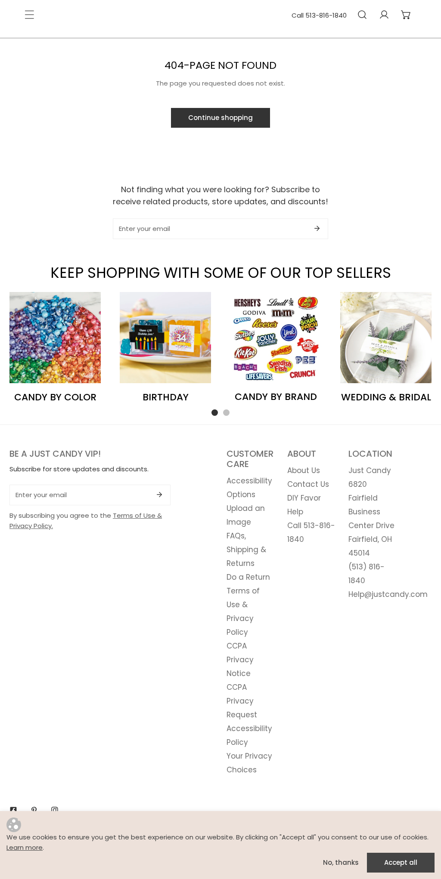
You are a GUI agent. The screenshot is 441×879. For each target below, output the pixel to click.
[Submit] (317, 228)
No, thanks (341, 862)
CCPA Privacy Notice (240, 660)
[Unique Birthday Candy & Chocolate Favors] (165, 337)
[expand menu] (29, 14)
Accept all (400, 862)
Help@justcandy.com (388, 594)
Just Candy (369, 470)
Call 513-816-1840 (319, 15)
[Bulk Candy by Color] (55, 337)
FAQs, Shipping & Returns (246, 550)
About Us (303, 470)
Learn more (24, 847)
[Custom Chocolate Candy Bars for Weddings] (386, 337)
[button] (406, 14)
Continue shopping (220, 117)
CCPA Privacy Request (242, 701)
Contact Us (308, 484)
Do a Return (248, 577)
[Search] (362, 14)
